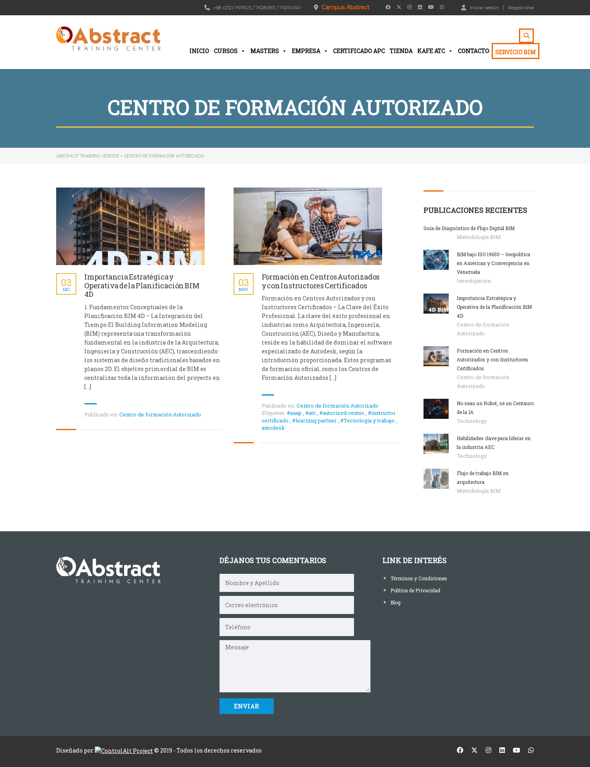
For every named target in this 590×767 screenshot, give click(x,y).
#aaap (295, 412)
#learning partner (315, 420)
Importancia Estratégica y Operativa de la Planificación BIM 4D (141, 286)
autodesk (273, 427)
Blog (396, 602)
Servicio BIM (515, 52)
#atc (311, 412)
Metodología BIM (479, 237)
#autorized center (342, 412)
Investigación (474, 280)
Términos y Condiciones (419, 578)
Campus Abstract (345, 7)
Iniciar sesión (484, 7)
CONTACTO (473, 51)
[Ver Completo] (130, 226)
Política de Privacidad (415, 590)
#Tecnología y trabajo (368, 420)
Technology (472, 420)
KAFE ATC (431, 51)
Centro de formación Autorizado (160, 414)
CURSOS (226, 51)
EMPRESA (306, 51)
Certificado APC (359, 51)
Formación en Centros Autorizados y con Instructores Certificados (321, 281)
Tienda (401, 51)
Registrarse (521, 7)
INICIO (199, 51)
